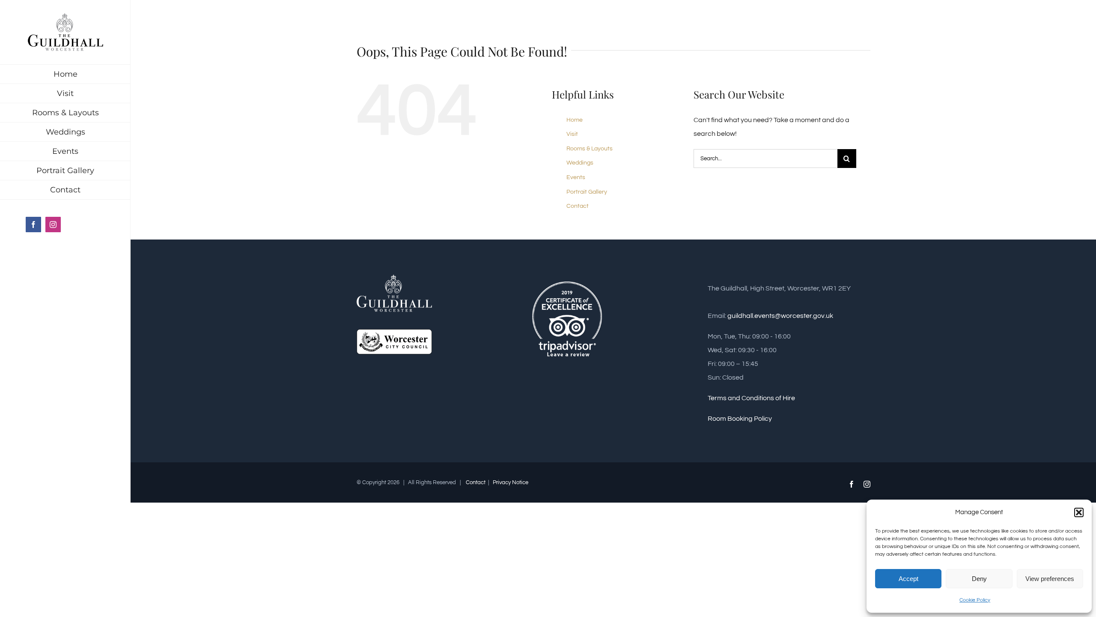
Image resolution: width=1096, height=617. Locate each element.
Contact (577, 206)
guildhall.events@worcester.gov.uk (780, 315)
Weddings (579, 163)
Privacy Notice (509, 482)
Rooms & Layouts (589, 149)
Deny (979, 578)
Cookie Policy (974, 600)
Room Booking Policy (740, 418)
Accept (908, 578)
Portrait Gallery (586, 192)
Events (575, 177)
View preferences (1049, 578)
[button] (1079, 512)
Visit (572, 134)
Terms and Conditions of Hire (751, 398)
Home (574, 120)
